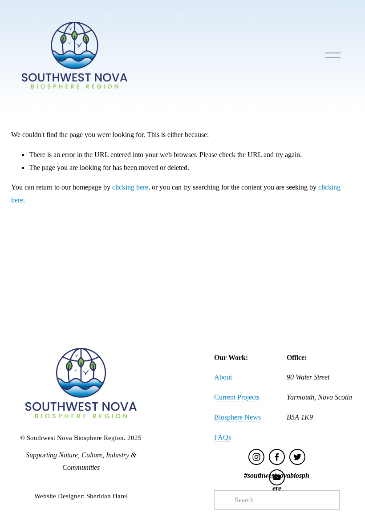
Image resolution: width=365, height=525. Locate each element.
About (223, 377)
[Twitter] (297, 457)
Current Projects (237, 397)
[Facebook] (277, 457)
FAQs (222, 437)
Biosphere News (237, 417)
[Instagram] (256, 457)
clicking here (130, 187)
